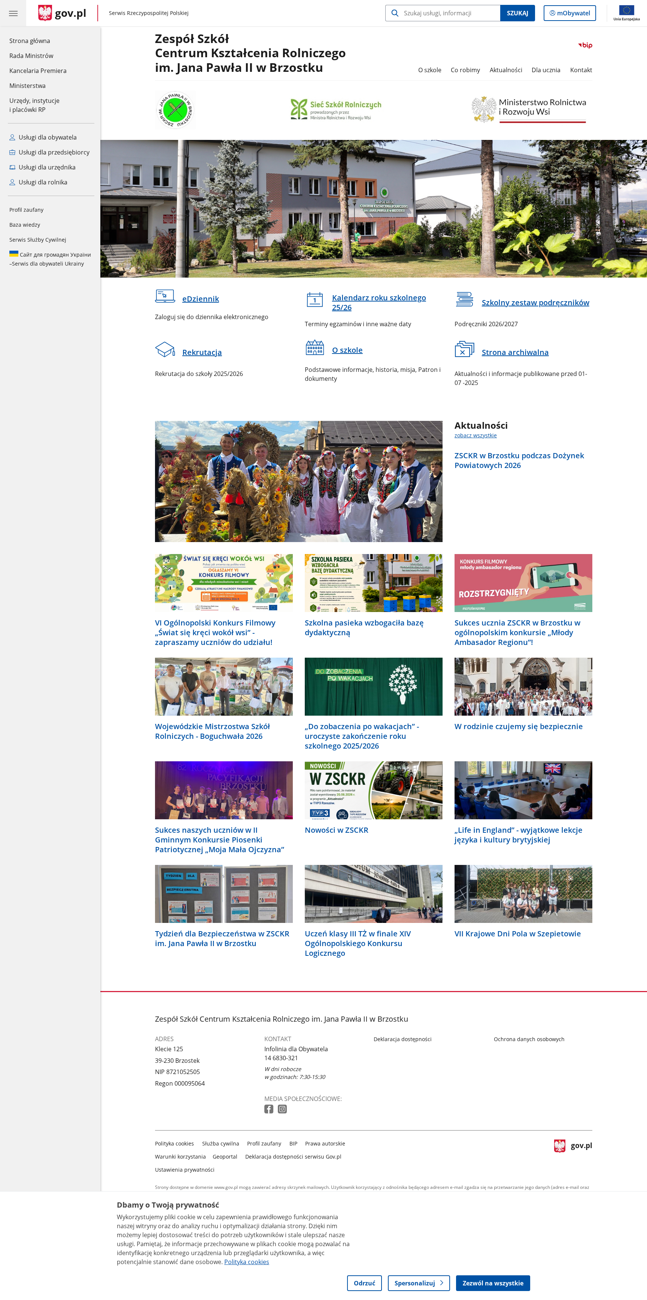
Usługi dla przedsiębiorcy (53, 152)
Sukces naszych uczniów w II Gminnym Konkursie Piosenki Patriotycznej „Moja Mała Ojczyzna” (219, 839)
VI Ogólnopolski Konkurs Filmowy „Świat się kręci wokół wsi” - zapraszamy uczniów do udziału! (215, 632)
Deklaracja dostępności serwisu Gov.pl (293, 1156)
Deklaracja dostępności (403, 1039)
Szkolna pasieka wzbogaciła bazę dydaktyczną (364, 627)
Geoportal (225, 1156)
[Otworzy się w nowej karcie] (269, 1109)
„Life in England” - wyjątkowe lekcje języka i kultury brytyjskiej (519, 835)
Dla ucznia (546, 70)
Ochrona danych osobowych (529, 1039)
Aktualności (506, 70)
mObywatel (573, 15)
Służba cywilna (220, 1143)
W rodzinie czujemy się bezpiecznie (519, 726)
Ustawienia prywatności (185, 1169)
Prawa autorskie (325, 1143)
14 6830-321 (281, 1058)
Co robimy (465, 70)
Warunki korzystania (180, 1156)
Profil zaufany (26, 209)
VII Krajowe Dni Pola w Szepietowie (518, 934)
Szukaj (517, 13)
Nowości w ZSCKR (336, 830)
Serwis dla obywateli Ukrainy (50, 259)
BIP (293, 1143)
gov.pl (581, 1155)
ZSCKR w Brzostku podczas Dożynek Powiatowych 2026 (519, 460)
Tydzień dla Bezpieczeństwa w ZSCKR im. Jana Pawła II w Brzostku (222, 938)
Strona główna (38, 40)
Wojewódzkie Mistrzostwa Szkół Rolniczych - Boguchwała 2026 (212, 731)
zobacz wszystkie (476, 435)
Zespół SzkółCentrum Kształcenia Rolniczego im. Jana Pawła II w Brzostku (250, 53)
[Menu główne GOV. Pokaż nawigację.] (13, 13)
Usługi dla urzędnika (46, 167)
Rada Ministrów (31, 56)
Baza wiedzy (24, 224)
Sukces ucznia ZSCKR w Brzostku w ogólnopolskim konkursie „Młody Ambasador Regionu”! (517, 632)
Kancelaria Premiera (38, 71)
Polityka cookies (174, 1143)
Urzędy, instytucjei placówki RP (34, 105)
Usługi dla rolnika (42, 182)
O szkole (429, 70)
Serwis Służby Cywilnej (37, 239)
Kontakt (581, 70)
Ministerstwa (27, 86)
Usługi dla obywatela (47, 137)
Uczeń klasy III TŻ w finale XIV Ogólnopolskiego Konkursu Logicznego (358, 943)
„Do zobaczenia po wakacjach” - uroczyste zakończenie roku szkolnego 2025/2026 (362, 736)
